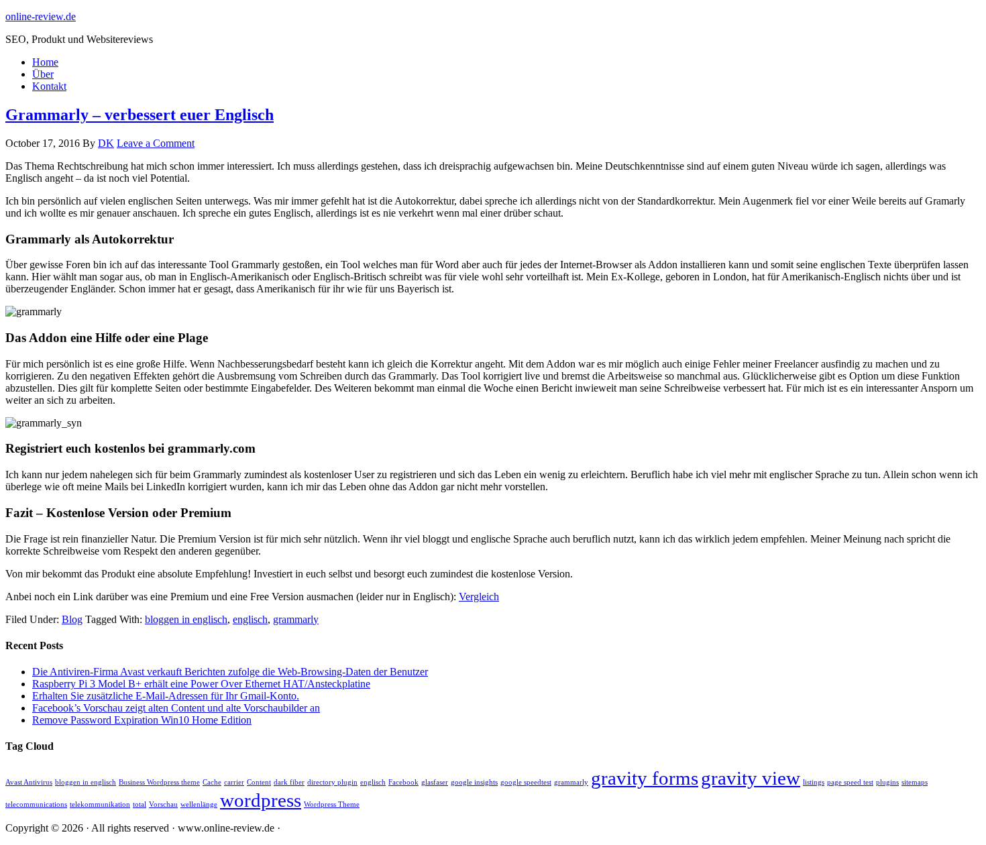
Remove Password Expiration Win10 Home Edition (142, 720)
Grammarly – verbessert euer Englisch (139, 114)
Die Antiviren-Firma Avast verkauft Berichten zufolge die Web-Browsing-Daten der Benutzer (230, 671)
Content (259, 782)
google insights (474, 782)
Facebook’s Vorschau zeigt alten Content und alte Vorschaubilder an (176, 708)
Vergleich (479, 596)
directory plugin (332, 782)
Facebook (403, 782)
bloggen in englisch (186, 619)
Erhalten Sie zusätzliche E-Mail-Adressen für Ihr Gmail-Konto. (165, 695)
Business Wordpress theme (159, 782)
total (139, 804)
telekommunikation (100, 804)
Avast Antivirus (28, 782)
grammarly (296, 619)
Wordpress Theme (332, 804)
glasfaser (434, 782)
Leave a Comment (156, 143)
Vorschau (163, 804)
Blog (72, 619)
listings (813, 782)
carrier (234, 782)
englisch (250, 619)
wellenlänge (198, 804)
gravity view (750, 778)
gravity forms (644, 778)
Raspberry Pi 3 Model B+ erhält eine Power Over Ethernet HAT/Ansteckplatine (201, 683)
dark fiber (289, 782)
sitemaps (914, 782)
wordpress (260, 800)
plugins (887, 782)
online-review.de (40, 16)
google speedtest (525, 782)
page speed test (850, 782)
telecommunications (36, 804)
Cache (212, 782)
